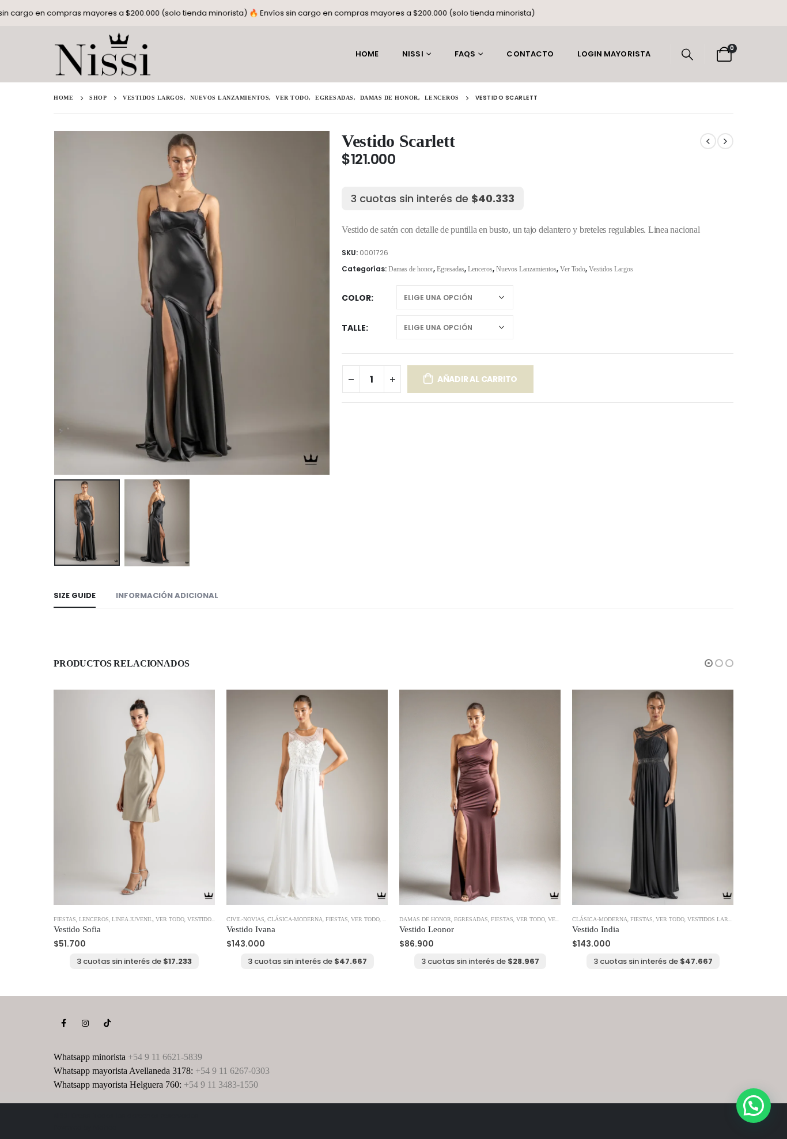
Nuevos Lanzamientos (526, 269)
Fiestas (65, 919)
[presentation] (56, 302)
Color (356, 298)
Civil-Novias (245, 919)
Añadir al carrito (477, 379)
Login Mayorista (613, 53)
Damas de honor (410, 269)
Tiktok (107, 1023)
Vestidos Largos (611, 269)
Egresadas (450, 269)
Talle (354, 328)
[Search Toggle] (687, 54)
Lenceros (480, 269)
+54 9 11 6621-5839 (165, 1057)
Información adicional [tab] (167, 595)
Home (367, 53)
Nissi (412, 53)
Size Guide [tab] (75, 595)
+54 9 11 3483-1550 (221, 1084)
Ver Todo (572, 269)
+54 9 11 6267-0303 (232, 1071)
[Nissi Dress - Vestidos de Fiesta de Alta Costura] (103, 54)
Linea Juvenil (132, 919)
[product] (134, 797)
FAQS (465, 53)
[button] (708, 663)
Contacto (530, 53)
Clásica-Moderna (295, 919)
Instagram (85, 1023)
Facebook (63, 1023)
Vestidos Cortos (213, 919)
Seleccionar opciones (196, 708)
